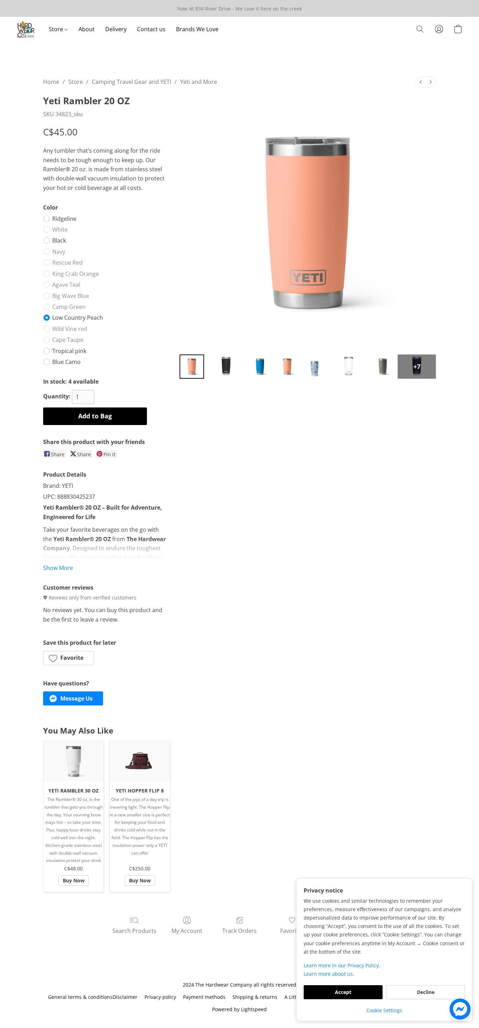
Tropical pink (69, 351)
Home (51, 82)
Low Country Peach (77, 317)
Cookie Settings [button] (384, 1010)
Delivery (116, 29)
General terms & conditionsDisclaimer (92, 997)
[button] (26, 29)
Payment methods (204, 997)
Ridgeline (64, 219)
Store (57, 29)
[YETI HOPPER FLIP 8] (140, 761)
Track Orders (239, 931)
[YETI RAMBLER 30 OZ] (73, 761)
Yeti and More (198, 82)
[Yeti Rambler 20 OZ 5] (349, 366)
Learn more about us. (329, 973)
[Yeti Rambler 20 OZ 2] (260, 366)
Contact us (151, 29)
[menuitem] (421, 82)
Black (59, 240)
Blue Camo (66, 362)
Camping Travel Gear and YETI (131, 82)
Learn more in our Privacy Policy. (342, 965)
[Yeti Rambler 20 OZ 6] (383, 366)
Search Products (134, 931)
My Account (186, 931)
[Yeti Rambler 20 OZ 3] (287, 366)
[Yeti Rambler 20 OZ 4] (314, 366)
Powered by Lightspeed (239, 1009)
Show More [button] (58, 568)
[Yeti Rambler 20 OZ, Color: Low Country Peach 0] (192, 366)
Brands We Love (197, 29)
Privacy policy (160, 997)
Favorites (292, 931)
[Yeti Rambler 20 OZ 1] (226, 366)
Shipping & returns (254, 997)
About (87, 29)
